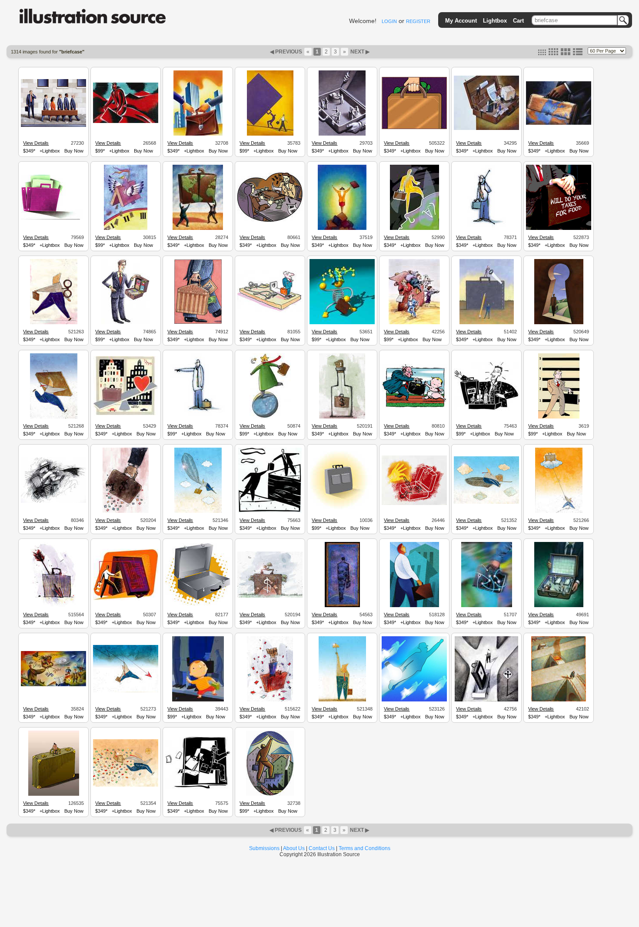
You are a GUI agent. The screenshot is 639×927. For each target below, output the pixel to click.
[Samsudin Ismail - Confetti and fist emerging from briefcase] (270, 700)
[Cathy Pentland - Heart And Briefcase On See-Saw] (125, 414)
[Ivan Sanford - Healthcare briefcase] (558, 606)
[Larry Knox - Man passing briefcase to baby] (414, 406)
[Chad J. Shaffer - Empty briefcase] (197, 605)
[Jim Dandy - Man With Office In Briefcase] (486, 409)
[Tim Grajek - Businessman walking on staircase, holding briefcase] (270, 794)
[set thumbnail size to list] (577, 53)
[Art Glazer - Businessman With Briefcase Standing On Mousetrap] (270, 311)
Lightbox (495, 20)
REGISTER (418, 21)
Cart (518, 20)
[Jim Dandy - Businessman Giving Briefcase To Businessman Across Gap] (270, 511)
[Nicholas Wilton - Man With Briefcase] (125, 122)
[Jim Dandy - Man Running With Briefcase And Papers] (197, 788)
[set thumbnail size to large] (565, 53)
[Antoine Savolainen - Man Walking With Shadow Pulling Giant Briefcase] (270, 134)
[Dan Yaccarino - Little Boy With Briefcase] (198, 700)
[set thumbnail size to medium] (553, 53)
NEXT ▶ (359, 52)
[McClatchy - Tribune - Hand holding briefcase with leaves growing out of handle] (414, 128)
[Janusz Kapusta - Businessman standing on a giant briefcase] (53, 794)
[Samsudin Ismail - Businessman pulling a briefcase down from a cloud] (558, 511)
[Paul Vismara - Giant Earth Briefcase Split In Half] (198, 228)
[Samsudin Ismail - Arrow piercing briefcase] (53, 606)
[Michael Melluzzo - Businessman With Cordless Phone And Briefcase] (486, 228)
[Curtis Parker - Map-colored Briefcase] (558, 123)
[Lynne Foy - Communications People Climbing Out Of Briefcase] (414, 323)
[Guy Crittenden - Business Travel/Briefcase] (486, 606)
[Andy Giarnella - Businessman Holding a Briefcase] (558, 228)
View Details (36, 143)
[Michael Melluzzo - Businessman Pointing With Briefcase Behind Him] (197, 417)
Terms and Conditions (364, 848)
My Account (461, 20)
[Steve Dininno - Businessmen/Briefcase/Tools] (486, 323)
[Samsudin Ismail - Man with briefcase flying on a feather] (486, 502)
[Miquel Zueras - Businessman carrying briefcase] (558, 417)
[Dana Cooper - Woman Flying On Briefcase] (125, 228)
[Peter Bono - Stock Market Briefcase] (198, 323)
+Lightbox (50, 150)
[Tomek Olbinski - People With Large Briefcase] (53, 125)
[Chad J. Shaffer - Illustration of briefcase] (342, 508)
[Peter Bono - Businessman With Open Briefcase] (125, 323)
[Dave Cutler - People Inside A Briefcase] (486, 128)
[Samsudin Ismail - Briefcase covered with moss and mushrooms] (270, 596)
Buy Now (73, 150)
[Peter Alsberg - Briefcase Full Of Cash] (270, 220)
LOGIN (389, 21)
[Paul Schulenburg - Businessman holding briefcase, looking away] (558, 700)
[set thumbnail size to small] (542, 53)
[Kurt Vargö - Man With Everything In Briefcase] (53, 685)
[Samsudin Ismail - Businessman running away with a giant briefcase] (53, 417)
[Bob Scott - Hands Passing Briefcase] (198, 134)
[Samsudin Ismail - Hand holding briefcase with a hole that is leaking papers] (126, 511)
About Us (294, 848)
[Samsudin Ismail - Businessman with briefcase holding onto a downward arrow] (125, 691)
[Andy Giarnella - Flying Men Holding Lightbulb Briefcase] (414, 700)
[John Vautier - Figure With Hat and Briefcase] (342, 323)
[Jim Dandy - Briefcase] (53, 218)
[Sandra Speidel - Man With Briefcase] (342, 606)
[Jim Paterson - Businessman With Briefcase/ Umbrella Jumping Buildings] (53, 501)
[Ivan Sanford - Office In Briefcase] (342, 134)
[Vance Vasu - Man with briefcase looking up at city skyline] (414, 606)
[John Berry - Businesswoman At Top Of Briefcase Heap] (342, 228)
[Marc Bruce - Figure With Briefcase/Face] (414, 228)
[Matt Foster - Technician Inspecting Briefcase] (125, 599)
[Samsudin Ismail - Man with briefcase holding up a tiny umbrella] (342, 700)
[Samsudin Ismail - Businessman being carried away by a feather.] (198, 511)
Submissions (264, 848)
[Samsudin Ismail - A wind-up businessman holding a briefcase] (53, 323)
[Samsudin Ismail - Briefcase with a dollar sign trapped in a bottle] (342, 417)
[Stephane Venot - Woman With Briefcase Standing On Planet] (270, 417)
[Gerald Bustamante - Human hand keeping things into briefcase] (414, 504)
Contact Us (322, 848)
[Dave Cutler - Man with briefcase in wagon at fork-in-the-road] (486, 700)
